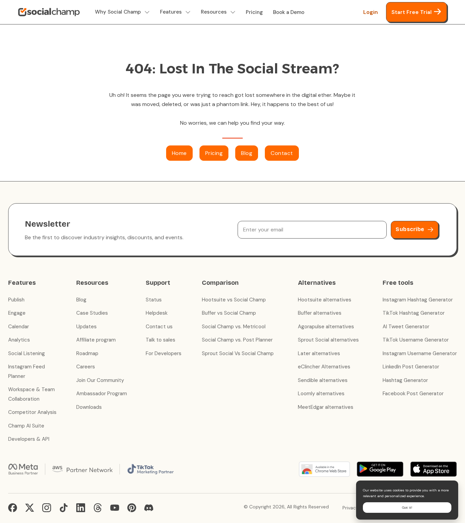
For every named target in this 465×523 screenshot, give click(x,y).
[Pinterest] (131, 507)
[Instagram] (46, 507)
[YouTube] (114, 507)
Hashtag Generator (405, 380)
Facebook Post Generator (413, 393)
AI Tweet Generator (406, 326)
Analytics (19, 339)
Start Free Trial (411, 12)
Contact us (159, 326)
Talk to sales (160, 339)
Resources (214, 12)
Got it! (407, 507)
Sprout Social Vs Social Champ (238, 353)
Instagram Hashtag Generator (418, 299)
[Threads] (97, 507)
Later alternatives (319, 353)
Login (370, 12)
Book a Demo (288, 12)
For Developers (163, 353)
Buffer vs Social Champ (229, 313)
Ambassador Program (101, 393)
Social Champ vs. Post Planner (237, 339)
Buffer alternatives (319, 313)
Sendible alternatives (323, 380)
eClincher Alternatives (324, 366)
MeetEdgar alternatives (325, 407)
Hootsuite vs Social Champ (234, 299)
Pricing (254, 12)
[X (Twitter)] (29, 507)
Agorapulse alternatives (326, 326)
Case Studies (92, 313)
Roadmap (87, 353)
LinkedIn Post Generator (411, 366)
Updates (86, 326)
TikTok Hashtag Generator (414, 313)
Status (154, 299)
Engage (17, 313)
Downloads (89, 407)
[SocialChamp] (49, 12)
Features (171, 12)
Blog (246, 153)
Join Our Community (100, 380)
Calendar (18, 326)
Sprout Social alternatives (328, 339)
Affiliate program (96, 339)
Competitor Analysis (32, 412)
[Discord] (148, 507)
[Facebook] (12, 507)
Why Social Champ (118, 12)
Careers (85, 366)
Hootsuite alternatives (324, 299)
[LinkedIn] (80, 507)
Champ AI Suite (26, 425)
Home (179, 153)
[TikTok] (63, 507)
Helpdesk (156, 313)
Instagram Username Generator (420, 353)
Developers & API (28, 439)
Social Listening (26, 353)
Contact (282, 153)
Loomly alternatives (321, 393)
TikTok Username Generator (416, 339)
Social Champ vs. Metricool (234, 326)
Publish (16, 299)
